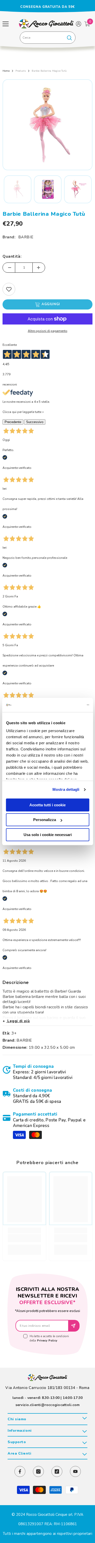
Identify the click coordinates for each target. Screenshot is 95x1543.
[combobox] (42, 37)
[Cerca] (47, 38)
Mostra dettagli (66, 789)
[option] (47, 7)
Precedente (13, 422)
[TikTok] (56, 1471)
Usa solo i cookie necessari (48, 834)
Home (6, 71)
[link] (47, 1072)
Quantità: (12, 256)
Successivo (34, 422)
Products (20, 71)
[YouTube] (75, 1471)
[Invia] (74, 1326)
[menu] (6, 24)
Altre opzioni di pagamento (47, 331)
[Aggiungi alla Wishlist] (9, 289)
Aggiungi (51, 304)
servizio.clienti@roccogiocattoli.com (47, 1404)
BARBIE (25, 237)
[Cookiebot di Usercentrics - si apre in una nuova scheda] (67, 705)
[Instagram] (38, 1471)
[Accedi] (78, 24)
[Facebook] (19, 1471)
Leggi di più (18, 1021)
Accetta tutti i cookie (47, 805)
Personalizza (44, 819)
